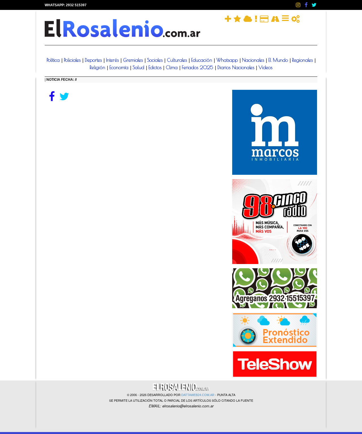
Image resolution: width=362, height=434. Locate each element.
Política (54, 60)
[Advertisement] (134, 145)
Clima (172, 67)
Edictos (155, 67)
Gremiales (134, 60)
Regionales (303, 60)
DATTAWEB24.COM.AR (197, 395)
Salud (139, 67)
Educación (202, 60)
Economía (119, 67)
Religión (98, 67)
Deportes (94, 60)
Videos (265, 67)
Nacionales (254, 60)
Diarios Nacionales (236, 67)
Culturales (178, 60)
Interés (113, 60)
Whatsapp (228, 60)
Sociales (155, 60)
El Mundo (279, 60)
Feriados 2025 (198, 67)
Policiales (73, 60)
